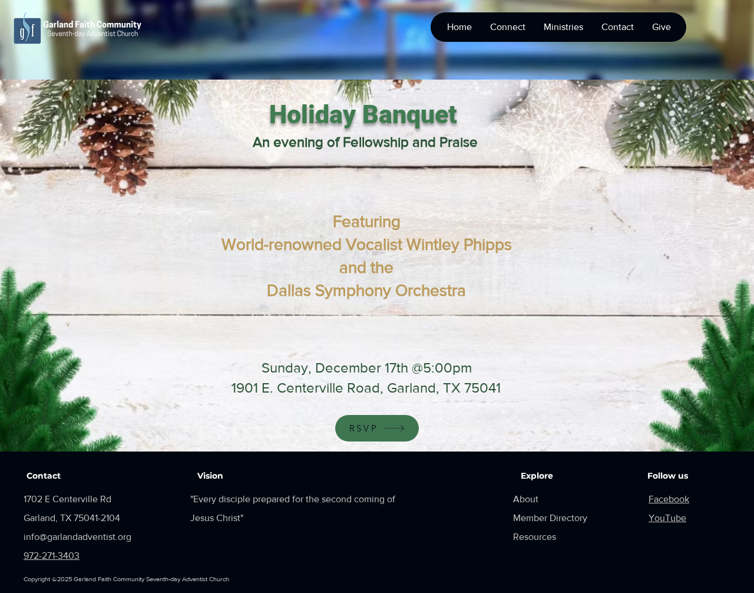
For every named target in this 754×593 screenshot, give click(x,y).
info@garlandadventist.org (77, 537)
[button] (507, 27)
